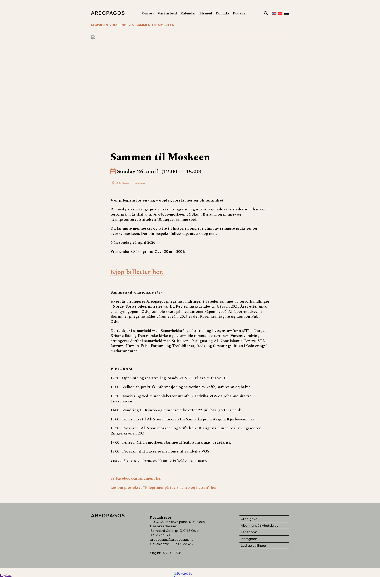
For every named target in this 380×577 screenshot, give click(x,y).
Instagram (249, 539)
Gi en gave (249, 519)
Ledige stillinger (253, 546)
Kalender (188, 13)
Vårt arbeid (167, 13)
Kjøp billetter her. (137, 272)
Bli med (205, 13)
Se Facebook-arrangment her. (136, 478)
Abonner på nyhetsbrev (259, 526)
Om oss (148, 13)
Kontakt (222, 13)
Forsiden (99, 25)
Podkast (240, 13)
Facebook (249, 532)
